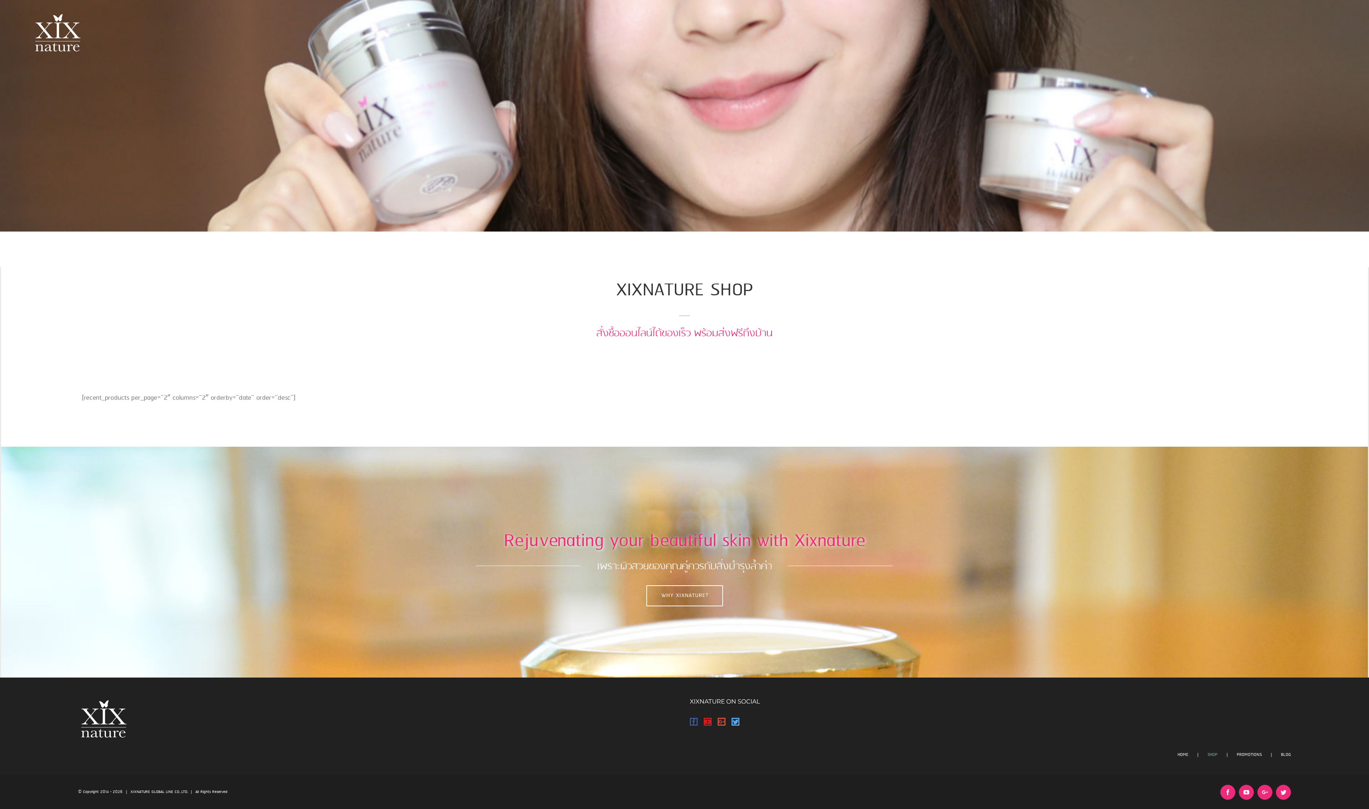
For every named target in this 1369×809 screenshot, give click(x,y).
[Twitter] (735, 722)
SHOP (1212, 754)
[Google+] (721, 722)
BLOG (1286, 754)
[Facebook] (694, 722)
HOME (1183, 754)
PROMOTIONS (1249, 754)
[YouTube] (708, 722)
